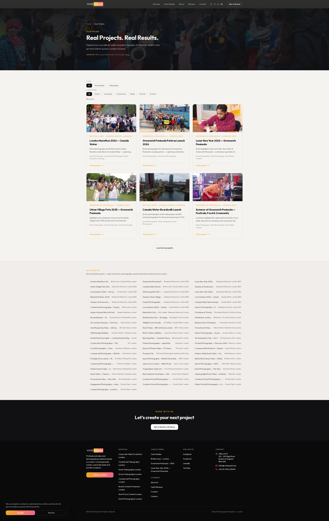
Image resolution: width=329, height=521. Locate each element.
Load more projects (164, 248)
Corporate (108, 94)
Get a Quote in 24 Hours (164, 427)
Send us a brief (100, 475)
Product (153, 94)
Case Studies (169, 4)
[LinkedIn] (218, 4)
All (89, 85)
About (181, 4)
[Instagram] (211, 4)
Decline (51, 513)
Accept (20, 513)
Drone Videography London (130, 474)
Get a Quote (234, 4)
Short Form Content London (130, 494)
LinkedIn (186, 463)
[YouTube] (222, 4)
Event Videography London (130, 469)
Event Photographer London (130, 499)
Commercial (121, 94)
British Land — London (160, 459)
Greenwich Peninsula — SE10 (162, 463)
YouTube (186, 468)
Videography (113, 85)
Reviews (191, 4)
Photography (99, 85)
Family (132, 94)
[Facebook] (215, 4)
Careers (154, 496)
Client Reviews (157, 487)
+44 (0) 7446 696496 (227, 469)
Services (156, 4)
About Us (154, 482)
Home (88, 24)
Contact (202, 4)
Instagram (187, 454)
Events (97, 94)
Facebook (187, 459)
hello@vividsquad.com (227, 465)
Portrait (142, 94)
